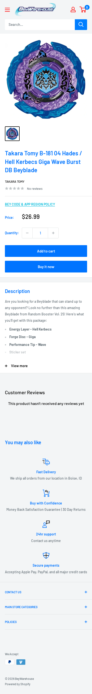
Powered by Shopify (17, 684)
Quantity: (12, 233)
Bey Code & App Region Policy (30, 204)
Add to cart (46, 251)
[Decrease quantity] (27, 233)
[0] (83, 9)
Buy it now (46, 266)
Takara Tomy (15, 181)
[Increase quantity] (53, 233)
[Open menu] (7, 10)
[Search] (81, 24)
